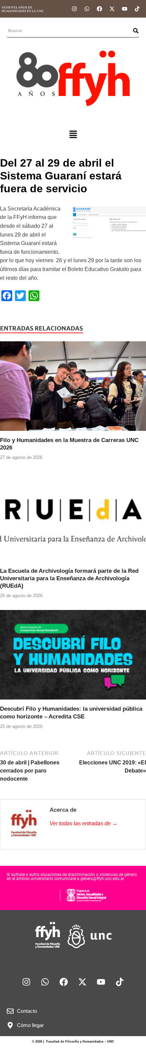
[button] (73, 134)
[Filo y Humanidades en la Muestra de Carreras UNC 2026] (73, 388)
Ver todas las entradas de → (83, 823)
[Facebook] (99, 8)
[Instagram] (74, 8)
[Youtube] (124, 8)
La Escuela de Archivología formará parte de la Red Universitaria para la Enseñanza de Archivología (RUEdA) (69, 578)
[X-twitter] (112, 8)
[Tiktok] (137, 8)
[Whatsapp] (86, 8)
